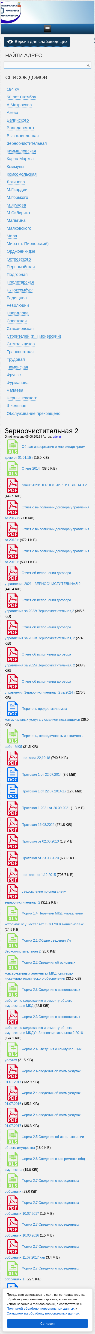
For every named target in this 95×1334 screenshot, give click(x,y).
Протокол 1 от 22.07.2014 (42, 774)
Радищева (17, 297)
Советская (17, 321)
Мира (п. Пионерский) (28, 243)
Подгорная (17, 274)
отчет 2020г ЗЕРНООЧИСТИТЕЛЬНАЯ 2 (54, 485)
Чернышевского (22, 398)
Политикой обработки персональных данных (40, 1308)
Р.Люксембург (20, 290)
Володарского (20, 128)
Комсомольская (22, 174)
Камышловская (21, 151)
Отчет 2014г (31, 468)
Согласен (47, 1323)
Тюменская (17, 367)
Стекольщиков (21, 344)
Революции (18, 305)
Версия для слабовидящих (40, 41)
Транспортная (20, 351)
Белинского (18, 120)
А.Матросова (19, 105)
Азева (12, 112)
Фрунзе (14, 374)
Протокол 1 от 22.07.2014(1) (44, 791)
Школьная (16, 405)
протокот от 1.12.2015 (39, 875)
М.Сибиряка (18, 212)
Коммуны (15, 166)
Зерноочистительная (27, 143)
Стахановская (20, 328)
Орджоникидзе (21, 251)
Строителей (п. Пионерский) (34, 336)
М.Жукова (16, 205)
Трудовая (16, 359)
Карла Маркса (20, 158)
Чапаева (15, 390)
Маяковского (19, 228)
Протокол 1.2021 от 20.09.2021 (46, 808)
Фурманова (18, 382)
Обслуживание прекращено (33, 413)
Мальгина (16, 220)
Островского (19, 259)
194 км (13, 89)
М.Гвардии (17, 189)
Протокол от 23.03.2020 (40, 858)
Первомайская (21, 267)
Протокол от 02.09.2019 (40, 841)
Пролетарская (20, 282)
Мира (12, 236)
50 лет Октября (21, 97)
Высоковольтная (23, 135)
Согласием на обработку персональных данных (43, 1313)
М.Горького (17, 197)
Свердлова (18, 313)
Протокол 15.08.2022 (38, 825)
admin (57, 436)
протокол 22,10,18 (36, 758)
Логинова (16, 182)
